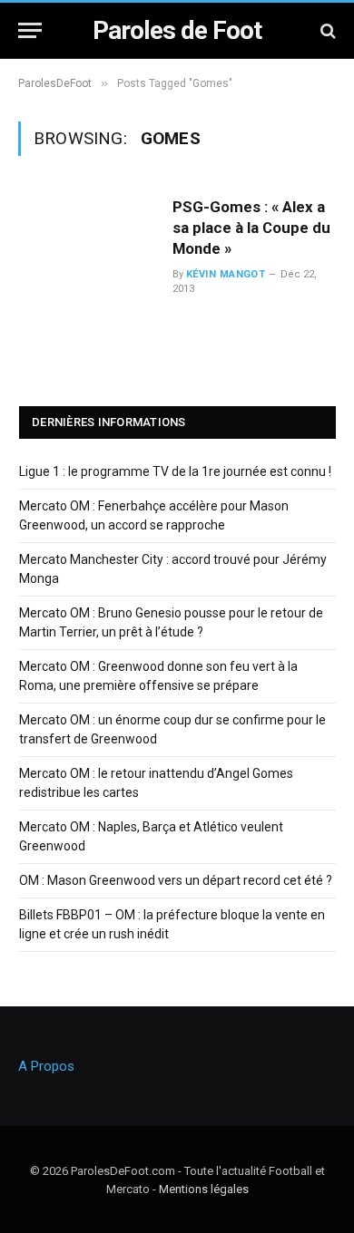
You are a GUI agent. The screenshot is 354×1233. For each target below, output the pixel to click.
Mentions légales (204, 1189)
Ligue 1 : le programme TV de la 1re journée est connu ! (175, 471)
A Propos (46, 1066)
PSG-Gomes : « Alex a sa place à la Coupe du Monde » (251, 227)
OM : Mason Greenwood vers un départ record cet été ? (175, 880)
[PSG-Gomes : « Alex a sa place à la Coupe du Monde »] (88, 254)
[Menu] (30, 30)
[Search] (326, 30)
